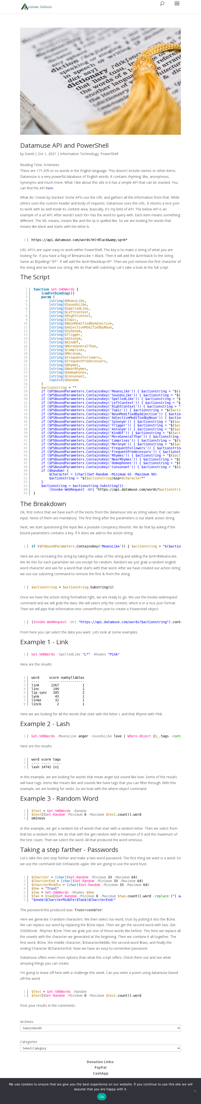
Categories (28, 1041)
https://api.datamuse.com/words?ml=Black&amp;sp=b (78, 240)
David (29, 153)
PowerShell (109, 153)
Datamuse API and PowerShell (64, 145)
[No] (194, 1091)
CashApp (100, 1073)
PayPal (100, 1067)
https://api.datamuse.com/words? (128, 489)
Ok (102, 1097)
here (49, 188)
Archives (26, 1021)
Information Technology (79, 153)
